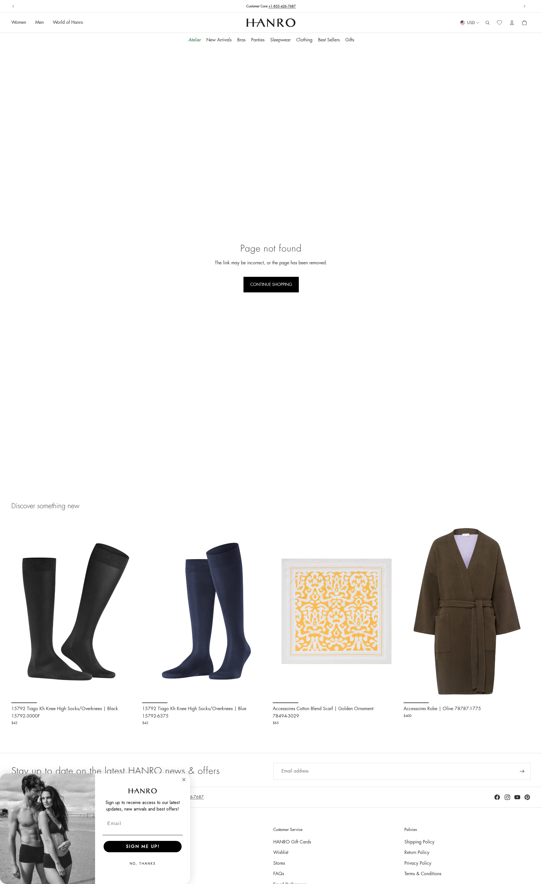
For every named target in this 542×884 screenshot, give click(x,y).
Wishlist (280, 852)
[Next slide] (524, 6)
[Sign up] (522, 771)
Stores (279, 863)
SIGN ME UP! (142, 846)
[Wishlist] (499, 23)
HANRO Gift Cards (292, 842)
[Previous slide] (13, 6)
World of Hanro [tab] (68, 22)
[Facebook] (497, 797)
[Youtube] (517, 797)
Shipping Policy (419, 842)
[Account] (512, 23)
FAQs (278, 874)
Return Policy (416, 852)
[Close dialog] (183, 779)
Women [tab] (18, 22)
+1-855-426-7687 (282, 6)
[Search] (487, 23)
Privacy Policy (417, 863)
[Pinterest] (527, 797)
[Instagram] (507, 797)
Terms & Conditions (422, 874)
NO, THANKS (143, 863)
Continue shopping (271, 284)
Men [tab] (39, 22)
